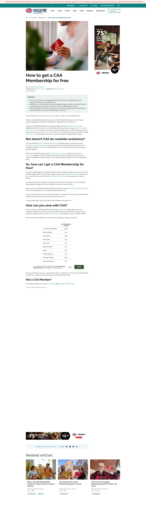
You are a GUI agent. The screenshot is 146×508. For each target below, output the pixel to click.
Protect (67, 11)
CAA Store (51, 284)
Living (60, 11)
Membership (42, 17)
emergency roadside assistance (36, 145)
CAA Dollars (49, 132)
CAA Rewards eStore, (57, 176)
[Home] (36, 10)
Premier (56, 143)
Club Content (100, 11)
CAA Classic (42, 143)
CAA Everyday (43, 147)
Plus (48, 143)
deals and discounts (72, 126)
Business (90, 11)
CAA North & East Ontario (36, 87)
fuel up (61, 209)
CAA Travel (29, 134)
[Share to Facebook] (67, 447)
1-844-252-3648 (64, 284)
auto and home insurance (58, 153)
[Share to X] (70, 447)
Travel (82, 11)
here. (70, 200)
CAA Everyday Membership (78, 188)
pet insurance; (56, 214)
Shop (74, 11)
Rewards (40, 494)
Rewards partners (73, 174)
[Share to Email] (77, 447)
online (73, 284)
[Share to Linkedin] (73, 447)
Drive (52, 11)
